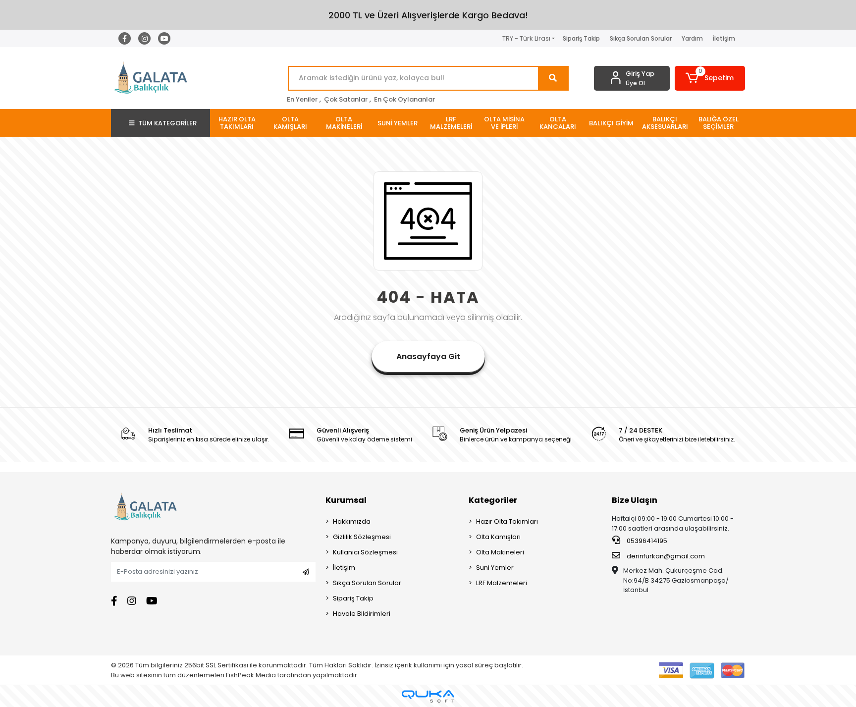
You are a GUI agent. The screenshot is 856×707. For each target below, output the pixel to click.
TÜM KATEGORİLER (167, 123)
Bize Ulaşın (634, 500)
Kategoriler (493, 500)
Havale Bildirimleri (361, 613)
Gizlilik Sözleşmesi (362, 537)
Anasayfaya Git (428, 356)
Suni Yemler (495, 567)
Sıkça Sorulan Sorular (641, 38)
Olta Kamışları (498, 537)
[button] (710, 78)
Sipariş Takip (581, 38)
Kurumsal (346, 500)
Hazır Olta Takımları (507, 521)
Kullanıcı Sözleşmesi (365, 552)
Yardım (692, 38)
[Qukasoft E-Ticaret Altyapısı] (428, 696)
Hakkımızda (352, 521)
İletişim (724, 38)
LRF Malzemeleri (501, 583)
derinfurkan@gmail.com (666, 556)
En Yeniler (302, 99)
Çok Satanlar (346, 99)
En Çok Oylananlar (404, 99)
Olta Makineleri (500, 552)
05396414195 (646, 540)
